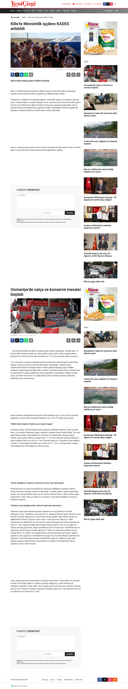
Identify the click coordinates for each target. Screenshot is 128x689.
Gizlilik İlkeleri (68, 680)
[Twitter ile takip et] (108, 4)
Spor (46, 11)
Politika (39, 11)
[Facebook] (13, 75)
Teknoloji (66, 11)
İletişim (59, 680)
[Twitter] (17, 75)
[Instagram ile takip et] (111, 4)
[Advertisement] (46, 129)
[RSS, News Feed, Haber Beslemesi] (114, 680)
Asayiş (73, 11)
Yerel (33, 11)
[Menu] (117, 11)
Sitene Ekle (78, 680)
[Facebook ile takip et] (104, 4)
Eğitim (58, 11)
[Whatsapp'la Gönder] (26, 75)
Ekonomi (26, 11)
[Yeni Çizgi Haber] (23, 4)
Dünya (12, 11)
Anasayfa (16, 17)
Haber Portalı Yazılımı (21, 686)
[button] (68, 75)
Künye (53, 680)
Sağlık (52, 11)
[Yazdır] (31, 75)
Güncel (19, 11)
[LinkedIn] (22, 75)
